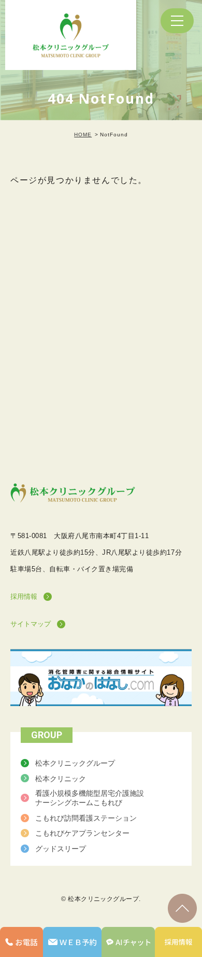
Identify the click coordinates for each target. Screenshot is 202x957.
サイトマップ (30, 624)
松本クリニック (60, 778)
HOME (83, 134)
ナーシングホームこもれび (89, 798)
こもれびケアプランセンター (82, 833)
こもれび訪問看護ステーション (86, 818)
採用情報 (23, 596)
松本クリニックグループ (75, 763)
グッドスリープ (60, 849)
